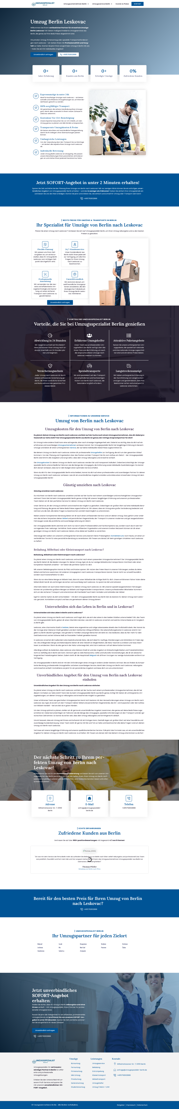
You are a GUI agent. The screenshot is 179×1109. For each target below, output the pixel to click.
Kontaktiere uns (117, 536)
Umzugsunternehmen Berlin (75, 4)
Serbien (65, 627)
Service (73, 448)
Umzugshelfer (96, 452)
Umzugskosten (43, 462)
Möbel (65, 518)
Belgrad (93, 655)
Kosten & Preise (122, 4)
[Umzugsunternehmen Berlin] (43, 4)
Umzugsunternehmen (67, 445)
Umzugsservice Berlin (101, 4)
